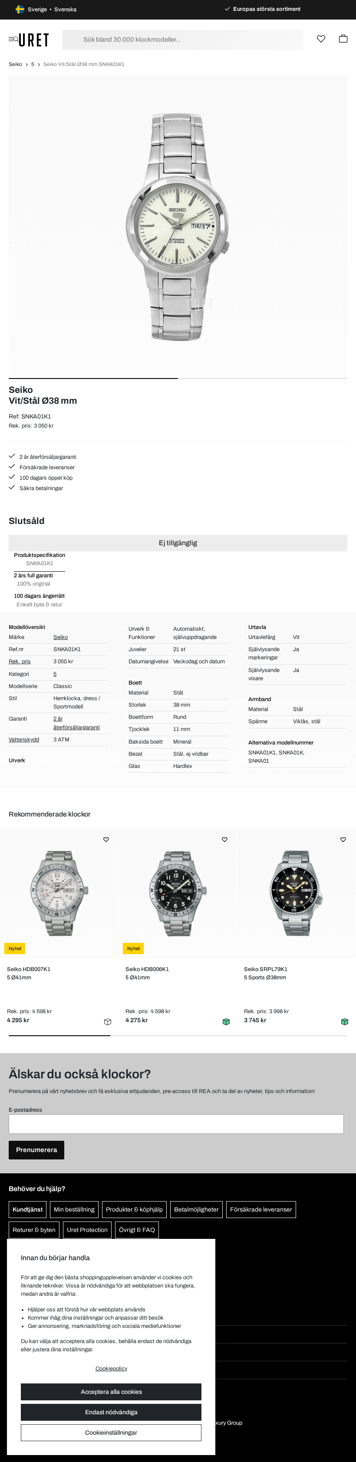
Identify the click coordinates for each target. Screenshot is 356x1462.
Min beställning (74, 1209)
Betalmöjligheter (196, 1209)
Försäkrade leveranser (46, 467)
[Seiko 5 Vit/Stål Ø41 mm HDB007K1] (59, 893)
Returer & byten (34, 1230)
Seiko (15, 64)
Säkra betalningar (40, 488)
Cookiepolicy (111, 1369)
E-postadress (25, 1110)
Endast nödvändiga (111, 1412)
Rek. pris (20, 662)
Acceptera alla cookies (111, 1392)
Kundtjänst (28, 1209)
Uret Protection (87, 1230)
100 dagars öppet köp (45, 478)
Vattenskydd (24, 740)
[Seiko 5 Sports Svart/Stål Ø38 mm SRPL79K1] (296, 893)
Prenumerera (36, 1149)
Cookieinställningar (111, 1432)
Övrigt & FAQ (137, 1230)
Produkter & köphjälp (134, 1209)
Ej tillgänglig (178, 543)
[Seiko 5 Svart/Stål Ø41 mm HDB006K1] (177, 893)
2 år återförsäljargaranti (47, 457)
